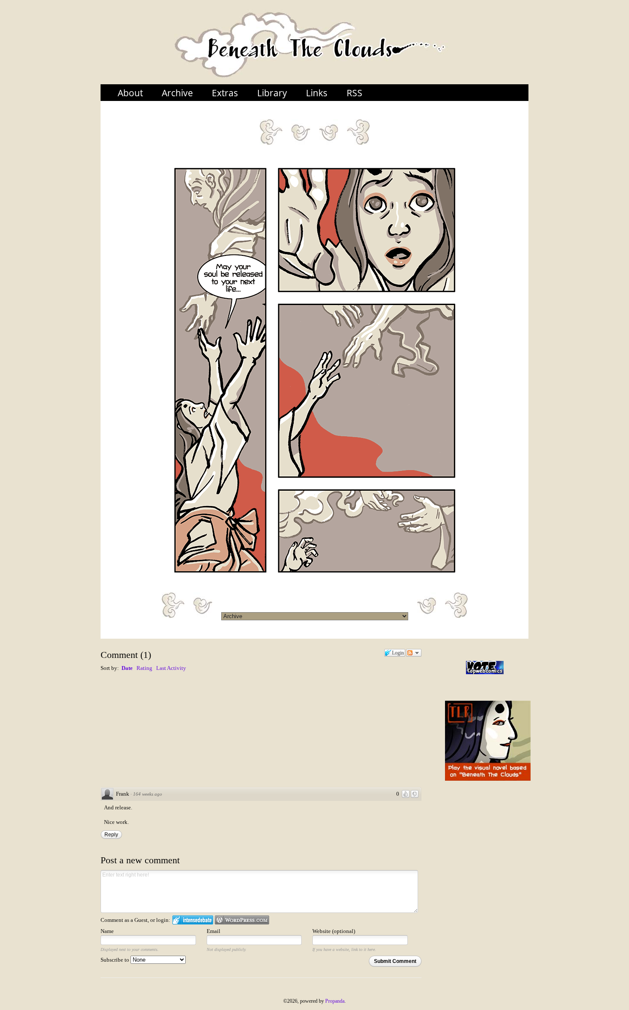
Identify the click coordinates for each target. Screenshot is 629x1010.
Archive (177, 92)
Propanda (334, 1001)
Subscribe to (116, 960)
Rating (144, 668)
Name (107, 931)
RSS (354, 92)
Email (213, 931)
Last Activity (171, 668)
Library (272, 92)
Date (127, 668)
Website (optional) (333, 931)
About (130, 92)
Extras (225, 92)
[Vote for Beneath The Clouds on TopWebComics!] (485, 667)
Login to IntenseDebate (192, 919)
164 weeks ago (147, 794)
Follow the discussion (413, 653)
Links (316, 92)
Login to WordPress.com (242, 919)
